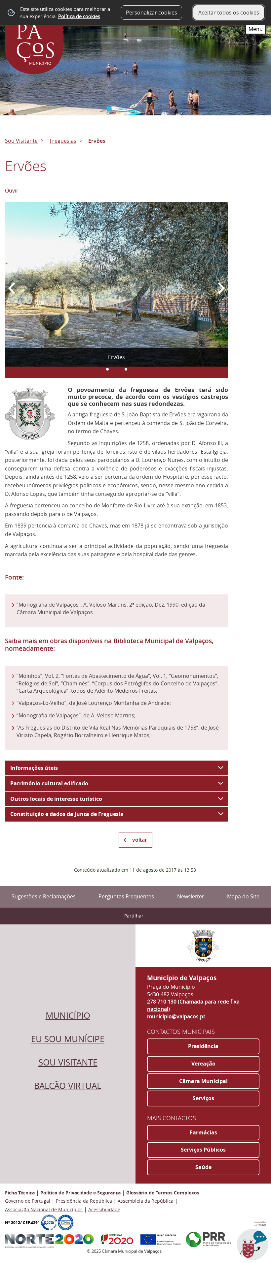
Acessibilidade (104, 1209)
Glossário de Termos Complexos (162, 1192)
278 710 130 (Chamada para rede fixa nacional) (193, 1005)
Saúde (203, 1167)
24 (126, 369)
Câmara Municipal (203, 1081)
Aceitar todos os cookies (228, 12)
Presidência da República (84, 1201)
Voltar (139, 839)
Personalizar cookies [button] (151, 12)
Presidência (203, 1046)
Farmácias (203, 1132)
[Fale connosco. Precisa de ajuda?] (195, 1248)
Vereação (203, 1063)
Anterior (16, 286)
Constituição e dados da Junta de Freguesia (67, 814)
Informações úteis (34, 767)
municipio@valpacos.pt (176, 1016)
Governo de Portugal (27, 1201)
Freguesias (63, 140)
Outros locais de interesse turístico (56, 798)
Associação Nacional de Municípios (44, 1209)
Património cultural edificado (49, 783)
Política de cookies (79, 16)
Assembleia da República (146, 1201)
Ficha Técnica (20, 1192)
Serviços (203, 1098)
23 (107, 369)
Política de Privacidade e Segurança (80, 1192)
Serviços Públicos (203, 1149)
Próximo (216, 286)
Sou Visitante (21, 140)
